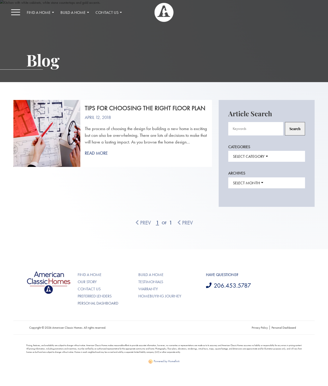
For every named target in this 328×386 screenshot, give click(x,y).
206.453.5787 (232, 285)
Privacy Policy (260, 328)
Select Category (249, 156)
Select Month (246, 182)
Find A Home (90, 274)
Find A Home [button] (39, 12)
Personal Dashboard (98, 303)
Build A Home (151, 274)
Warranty (148, 288)
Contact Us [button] (106, 12)
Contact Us (89, 288)
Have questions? (222, 274)
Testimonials (150, 281)
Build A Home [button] (73, 12)
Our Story (87, 281)
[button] (15, 12)
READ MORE (96, 153)
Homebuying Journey (159, 296)
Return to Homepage (164, 12)
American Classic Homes (43, 274)
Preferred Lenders (95, 296)
